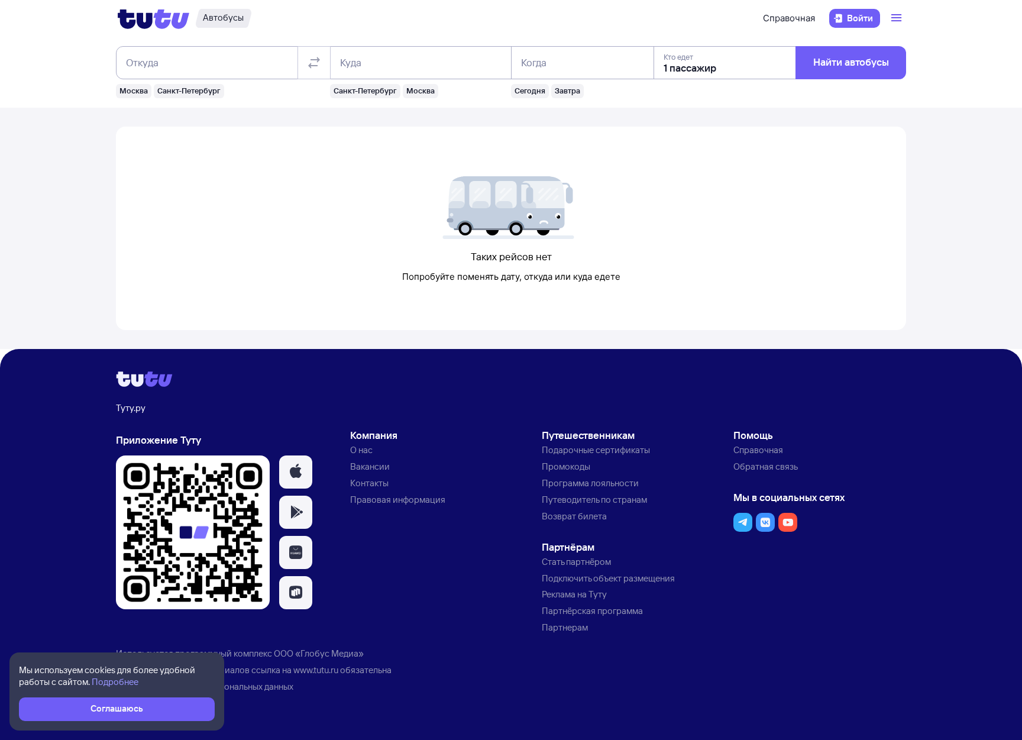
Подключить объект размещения (608, 578)
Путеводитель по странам (594, 499)
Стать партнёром (576, 561)
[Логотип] (153, 18)
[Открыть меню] (898, 18)
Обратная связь (765, 466)
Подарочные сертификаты (596, 449)
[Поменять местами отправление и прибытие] (314, 62)
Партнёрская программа (592, 610)
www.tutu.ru (315, 670)
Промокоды (566, 466)
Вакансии (370, 466)
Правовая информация (397, 499)
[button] (295, 472)
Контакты (369, 483)
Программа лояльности (590, 483)
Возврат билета (574, 516)
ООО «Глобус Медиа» (319, 653)
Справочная (789, 18)
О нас (361, 449)
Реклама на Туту (574, 594)
